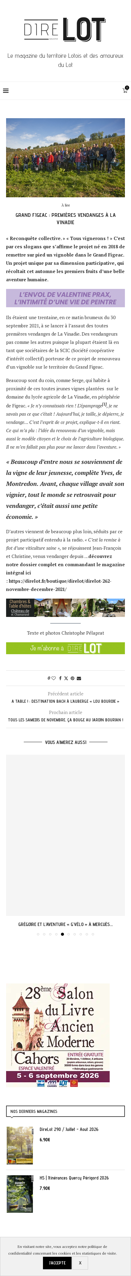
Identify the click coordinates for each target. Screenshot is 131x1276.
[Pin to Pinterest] (72, 678)
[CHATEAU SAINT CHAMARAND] (65, 603)
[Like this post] (53, 678)
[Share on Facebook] (60, 678)
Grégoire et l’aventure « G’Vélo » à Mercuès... (65, 924)
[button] (11, 845)
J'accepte (57, 1262)
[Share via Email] (79, 678)
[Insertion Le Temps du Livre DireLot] (58, 986)
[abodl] (65, 646)
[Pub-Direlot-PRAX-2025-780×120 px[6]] (65, 293)
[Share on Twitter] (66, 678)
